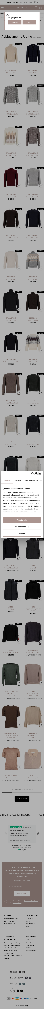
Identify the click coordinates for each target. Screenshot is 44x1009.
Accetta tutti (22, 520)
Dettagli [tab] (18, 480)
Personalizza (20, 527)
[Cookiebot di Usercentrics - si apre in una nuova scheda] (31, 473)
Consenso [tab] (7, 480)
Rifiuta (22, 534)
